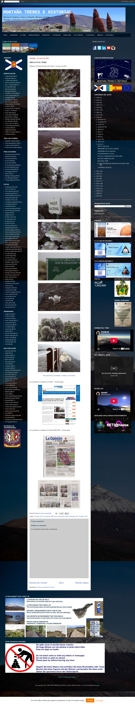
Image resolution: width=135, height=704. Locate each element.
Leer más (99, 700)
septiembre (101, 127)
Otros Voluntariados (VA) (12, 396)
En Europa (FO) (9, 225)
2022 (98, 107)
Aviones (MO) (9, 355)
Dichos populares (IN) (11, 82)
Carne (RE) (8, 364)
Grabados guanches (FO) (12, 249)
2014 (98, 178)
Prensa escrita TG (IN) (11, 108)
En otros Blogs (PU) (11, 167)
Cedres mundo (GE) (11, 145)
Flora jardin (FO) (10, 238)
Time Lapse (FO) (10, 294)
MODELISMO (67, 35)
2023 (98, 105)
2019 (98, 115)
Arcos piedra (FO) (10, 191)
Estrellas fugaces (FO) (11, 230)
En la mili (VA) (9, 377)
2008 (98, 193)
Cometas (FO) (9, 206)
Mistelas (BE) (9, 392)
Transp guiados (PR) (11, 180)
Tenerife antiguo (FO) (11, 292)
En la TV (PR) (8, 161)
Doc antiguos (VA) (10, 372)
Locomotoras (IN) (10, 102)
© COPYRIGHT (90, 35)
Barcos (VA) (8, 359)
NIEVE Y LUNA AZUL (103, 146)
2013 (98, 181)
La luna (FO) (8, 255)
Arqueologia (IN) (10, 76)
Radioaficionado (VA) (11, 398)
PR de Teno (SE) (9, 337)
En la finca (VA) (9, 374)
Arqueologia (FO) (10, 193)
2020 (98, 112)
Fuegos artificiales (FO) (12, 247)
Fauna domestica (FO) (11, 232)
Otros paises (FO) (10, 271)
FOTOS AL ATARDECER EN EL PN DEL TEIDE (110, 156)
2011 (98, 186)
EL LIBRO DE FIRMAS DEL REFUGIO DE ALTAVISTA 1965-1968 (114, 164)
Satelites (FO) (9, 281)
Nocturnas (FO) (9, 264)
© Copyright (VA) (10, 422)
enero (100, 144)
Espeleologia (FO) (10, 228)
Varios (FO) (8, 303)
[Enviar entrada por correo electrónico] (56, 513)
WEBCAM (100, 35)
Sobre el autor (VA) (10, 402)
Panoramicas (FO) (10, 275)
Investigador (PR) (10, 171)
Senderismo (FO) (10, 283)
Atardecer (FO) (9, 200)
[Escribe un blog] (62, 513)
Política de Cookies (70, 677)
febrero (100, 142)
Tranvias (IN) (9, 128)
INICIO (5, 35)
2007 (98, 196)
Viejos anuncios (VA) (11, 411)
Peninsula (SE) (9, 340)
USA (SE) (7, 344)
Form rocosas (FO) (10, 243)
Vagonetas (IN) (9, 130)
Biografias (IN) (9, 78)
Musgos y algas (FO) (11, 262)
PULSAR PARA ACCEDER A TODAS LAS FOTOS (59, 376)
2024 (98, 102)
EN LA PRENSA (78, 35)
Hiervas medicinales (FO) (12, 251)
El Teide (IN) (8, 87)
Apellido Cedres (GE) (11, 141)
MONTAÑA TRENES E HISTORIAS (37, 12)
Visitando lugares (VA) (11, 415)
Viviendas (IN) (9, 134)
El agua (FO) (8, 221)
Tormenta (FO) (9, 296)
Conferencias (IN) (10, 80)
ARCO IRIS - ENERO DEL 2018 (106, 158)
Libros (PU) (8, 174)
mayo (99, 134)
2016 (98, 174)
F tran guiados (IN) (10, 95)
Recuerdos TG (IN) (10, 117)
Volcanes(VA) (9, 417)
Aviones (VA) (9, 357)
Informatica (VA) (10, 383)
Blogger (97, 685)
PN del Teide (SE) (10, 333)
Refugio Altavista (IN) (11, 119)
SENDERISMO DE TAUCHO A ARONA (108, 149)
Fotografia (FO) (73, 516)
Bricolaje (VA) (9, 362)
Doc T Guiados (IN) (10, 85)
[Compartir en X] (64, 513)
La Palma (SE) (9, 327)
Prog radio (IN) (9, 113)
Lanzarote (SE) (9, 329)
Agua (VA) (8, 353)
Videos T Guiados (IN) (11, 132)
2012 (98, 183)
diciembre (101, 119)
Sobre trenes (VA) (10, 405)
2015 (98, 176)
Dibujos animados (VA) (12, 370)
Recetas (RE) (8, 400)
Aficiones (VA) (9, 351)
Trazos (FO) (8, 298)
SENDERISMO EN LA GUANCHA (106, 151)
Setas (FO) (8, 286)
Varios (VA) (8, 409)
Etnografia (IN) (9, 91)
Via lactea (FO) (9, 305)
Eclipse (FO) (8, 215)
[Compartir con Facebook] (66, 513)
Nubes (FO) (8, 266)
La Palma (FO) (9, 253)
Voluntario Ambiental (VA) (13, 419)
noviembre (101, 122)
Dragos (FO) (8, 213)
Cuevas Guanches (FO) (12, 208)
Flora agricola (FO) (10, 236)
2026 (98, 98)
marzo (100, 139)
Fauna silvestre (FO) (11, 234)
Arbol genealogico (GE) (12, 143)
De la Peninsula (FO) (11, 210)
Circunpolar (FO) (10, 204)
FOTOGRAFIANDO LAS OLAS (106, 154)
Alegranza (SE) (9, 314)
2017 (98, 171)
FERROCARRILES (34, 35)
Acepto (90, 700)
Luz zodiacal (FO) (10, 260)
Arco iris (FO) (9, 189)
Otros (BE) (8, 394)
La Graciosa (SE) (10, 325)
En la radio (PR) (9, 163)
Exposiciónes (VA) (10, 379)
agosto (100, 129)
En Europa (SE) (9, 318)
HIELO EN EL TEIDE (103, 161)
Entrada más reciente (38, 582)
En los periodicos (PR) (61, 516)
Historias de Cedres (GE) (12, 147)
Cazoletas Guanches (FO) (12, 202)
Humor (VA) (8, 381)
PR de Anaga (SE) (10, 335)
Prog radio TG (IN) (10, 115)
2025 (98, 100)
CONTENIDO (14, 35)
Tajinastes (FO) (9, 288)
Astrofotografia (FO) (11, 195)
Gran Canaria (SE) (10, 320)
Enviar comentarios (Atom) (46, 587)
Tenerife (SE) (9, 342)
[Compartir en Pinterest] (68, 513)
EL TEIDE (23, 35)
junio (99, 132)
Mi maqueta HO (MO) (11, 389)
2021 (98, 110)
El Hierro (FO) (9, 217)
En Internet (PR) (49, 516)
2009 (98, 191)
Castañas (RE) (9, 366)
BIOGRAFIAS (46, 35)
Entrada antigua (82, 582)
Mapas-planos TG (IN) (11, 104)
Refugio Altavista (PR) (11, 176)
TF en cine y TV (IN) (10, 123)
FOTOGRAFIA (57, 35)
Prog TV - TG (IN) (10, 110)
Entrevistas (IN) (9, 89)
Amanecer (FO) (9, 187)
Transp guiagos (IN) (11, 125)
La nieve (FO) (9, 258)
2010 (98, 188)
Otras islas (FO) (9, 268)
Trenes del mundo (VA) (12, 407)
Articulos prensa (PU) (11, 154)
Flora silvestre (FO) (10, 241)
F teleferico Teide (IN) (11, 93)
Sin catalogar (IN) (10, 121)
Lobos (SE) (8, 331)
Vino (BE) (7, 413)
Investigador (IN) (10, 100)
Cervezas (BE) (9, 368)
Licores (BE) (8, 385)
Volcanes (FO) (9, 307)
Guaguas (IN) (9, 98)
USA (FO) (7, 301)
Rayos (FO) (8, 279)
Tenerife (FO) (83, 516)
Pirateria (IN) (9, 106)
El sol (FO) (8, 223)
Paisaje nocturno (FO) (11, 273)
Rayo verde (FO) (10, 277)
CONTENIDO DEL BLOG (104, 167)
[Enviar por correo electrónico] (60, 513)
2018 (98, 117)
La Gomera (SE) (9, 323)
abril (99, 137)
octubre (100, 124)
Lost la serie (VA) (10, 387)
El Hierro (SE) (9, 316)
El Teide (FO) (38, 516)
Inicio (61, 582)
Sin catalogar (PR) (10, 178)
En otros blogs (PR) (10, 169)
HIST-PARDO (109, 35)
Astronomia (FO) (10, 198)
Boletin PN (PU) (9, 156)
